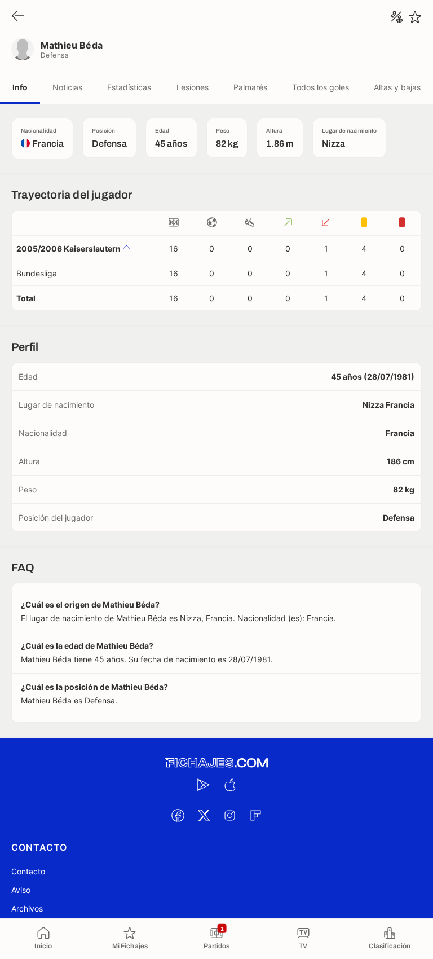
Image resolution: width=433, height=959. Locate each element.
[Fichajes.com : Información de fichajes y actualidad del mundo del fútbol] (216, 762)
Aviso (20, 890)
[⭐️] (415, 17)
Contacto (28, 871)
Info (20, 87)
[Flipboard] (255, 815)
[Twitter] (203, 815)
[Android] (203, 784)
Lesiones (192, 87)
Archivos (27, 908)
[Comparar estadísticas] (397, 17)
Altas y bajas (397, 87)
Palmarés (250, 87)
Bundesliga (36, 273)
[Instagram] (229, 815)
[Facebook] (177, 815)
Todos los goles (320, 87)
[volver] (18, 16)
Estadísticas (129, 87)
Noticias (67, 87)
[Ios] (229, 784)
